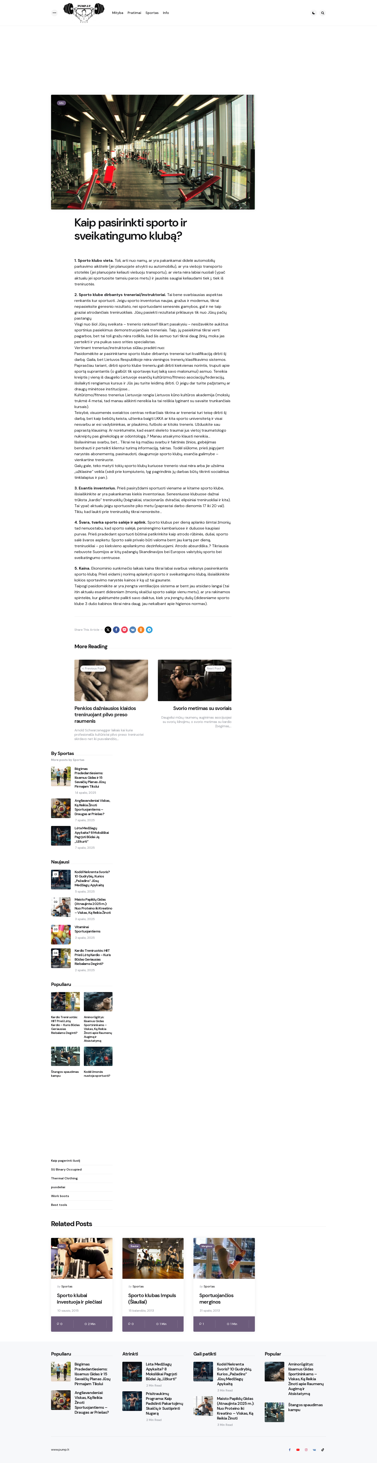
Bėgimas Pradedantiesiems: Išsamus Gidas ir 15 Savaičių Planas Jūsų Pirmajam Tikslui (90, 778)
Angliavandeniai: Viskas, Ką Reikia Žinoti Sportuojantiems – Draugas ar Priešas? (92, 807)
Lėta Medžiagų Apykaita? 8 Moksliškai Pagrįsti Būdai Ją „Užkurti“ (92, 835)
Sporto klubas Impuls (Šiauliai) (152, 1298)
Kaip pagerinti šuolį (65, 1161)
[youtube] (298, 1449)
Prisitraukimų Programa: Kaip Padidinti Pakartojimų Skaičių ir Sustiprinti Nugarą (164, 1403)
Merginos (207, 1246)
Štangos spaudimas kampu (65, 1074)
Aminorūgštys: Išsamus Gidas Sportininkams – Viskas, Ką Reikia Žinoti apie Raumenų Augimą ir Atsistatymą (98, 1029)
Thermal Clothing (64, 1178)
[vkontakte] (132, 629)
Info (61, 103)
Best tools (59, 1205)
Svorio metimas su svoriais (202, 708)
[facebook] (116, 629)
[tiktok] (322, 1449)
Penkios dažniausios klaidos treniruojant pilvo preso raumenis (105, 714)
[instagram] (306, 1449)
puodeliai (58, 1187)
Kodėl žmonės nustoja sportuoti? (97, 1074)
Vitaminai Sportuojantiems (87, 929)
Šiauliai (134, 1246)
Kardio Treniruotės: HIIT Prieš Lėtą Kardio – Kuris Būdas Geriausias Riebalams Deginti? (93, 957)
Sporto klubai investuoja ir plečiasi (79, 1298)
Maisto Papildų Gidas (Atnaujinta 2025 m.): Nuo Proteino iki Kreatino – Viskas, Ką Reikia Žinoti (93, 906)
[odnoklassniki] (141, 629)
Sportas (66, 1286)
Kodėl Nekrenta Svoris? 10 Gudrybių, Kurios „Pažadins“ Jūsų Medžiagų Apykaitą (92, 878)
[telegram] (149, 629)
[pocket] (124, 629)
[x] (108, 629)
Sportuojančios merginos (216, 1298)
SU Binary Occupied (66, 1169)
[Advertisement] (188, 55)
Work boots (60, 1196)
